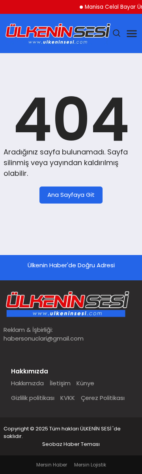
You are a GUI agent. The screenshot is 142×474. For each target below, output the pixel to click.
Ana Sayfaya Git (71, 194)
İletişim (60, 383)
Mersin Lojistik (90, 464)
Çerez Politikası (103, 398)
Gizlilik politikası (32, 398)
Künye (85, 383)
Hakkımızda (27, 383)
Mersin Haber (51, 464)
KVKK (67, 398)
